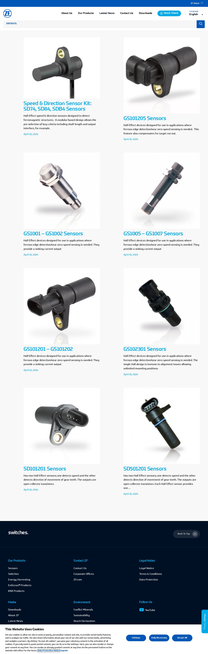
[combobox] (197, 14)
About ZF (13, 615)
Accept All (182, 638)
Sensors (13, 568)
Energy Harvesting (19, 579)
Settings (136, 638)
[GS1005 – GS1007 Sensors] (154, 205)
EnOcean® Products (19, 585)
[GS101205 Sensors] (154, 90)
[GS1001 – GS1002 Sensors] (54, 205)
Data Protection (148, 579)
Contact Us (80, 568)
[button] (186, 534)
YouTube (150, 610)
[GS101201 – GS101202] (54, 323)
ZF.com (78, 579)
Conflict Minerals (83, 610)
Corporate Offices (84, 574)
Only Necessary (159, 638)
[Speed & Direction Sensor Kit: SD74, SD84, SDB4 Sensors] (54, 90)
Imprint (64, 651)
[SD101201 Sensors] (54, 443)
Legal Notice (146, 568)
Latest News (106, 13)
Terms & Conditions (150, 574)
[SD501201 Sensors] (154, 443)
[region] (104, 639)
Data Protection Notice (49, 651)
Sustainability (82, 615)
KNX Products (16, 591)
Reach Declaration (84, 621)
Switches (13, 574)
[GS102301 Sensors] (154, 323)
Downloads (14, 610)
